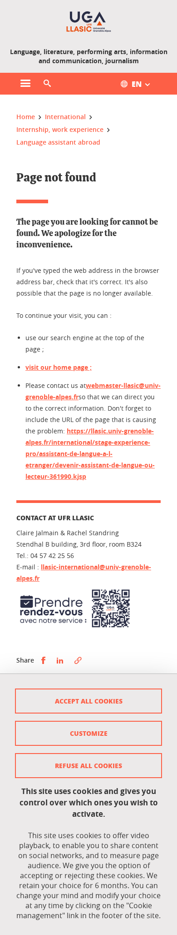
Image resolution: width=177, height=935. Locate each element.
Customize (89, 733)
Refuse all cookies (88, 765)
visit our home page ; (58, 367)
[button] (47, 84)
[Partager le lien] (78, 660)
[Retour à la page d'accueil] (89, 21)
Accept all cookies (89, 700)
